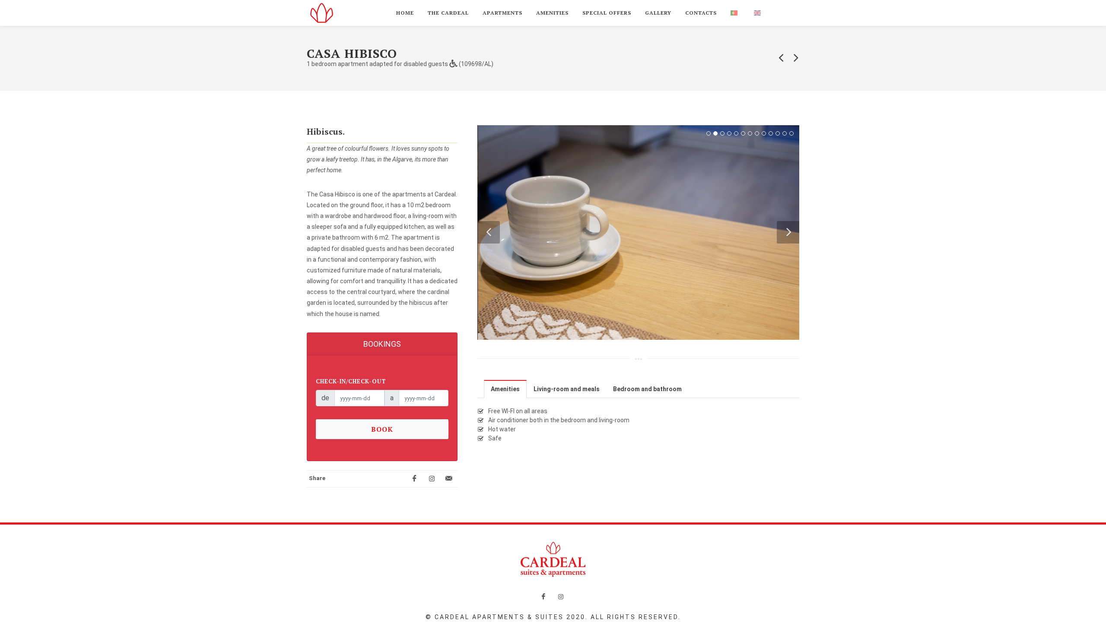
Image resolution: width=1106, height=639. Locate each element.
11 (777, 133)
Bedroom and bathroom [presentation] (647, 389)
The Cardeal (448, 12)
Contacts (701, 12)
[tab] (505, 389)
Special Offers (606, 12)
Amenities (552, 12)
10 (771, 133)
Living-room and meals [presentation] (567, 389)
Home (405, 12)
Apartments (502, 12)
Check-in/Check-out (351, 381)
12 (784, 133)
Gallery (658, 12)
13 (791, 133)
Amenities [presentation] (505, 389)
